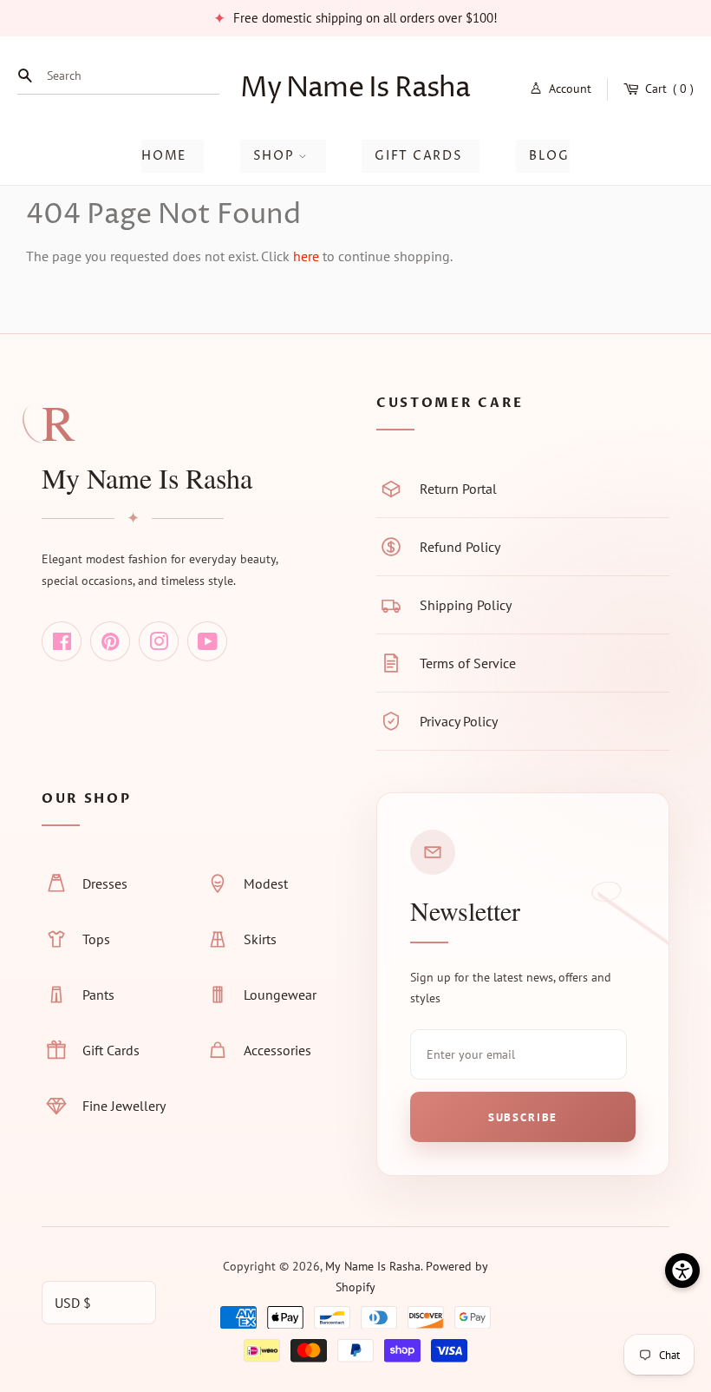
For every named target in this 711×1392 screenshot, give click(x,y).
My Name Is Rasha (355, 88)
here (306, 256)
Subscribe (523, 1117)
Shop (275, 156)
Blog (549, 156)
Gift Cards (418, 156)
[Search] (29, 75)
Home (163, 156)
